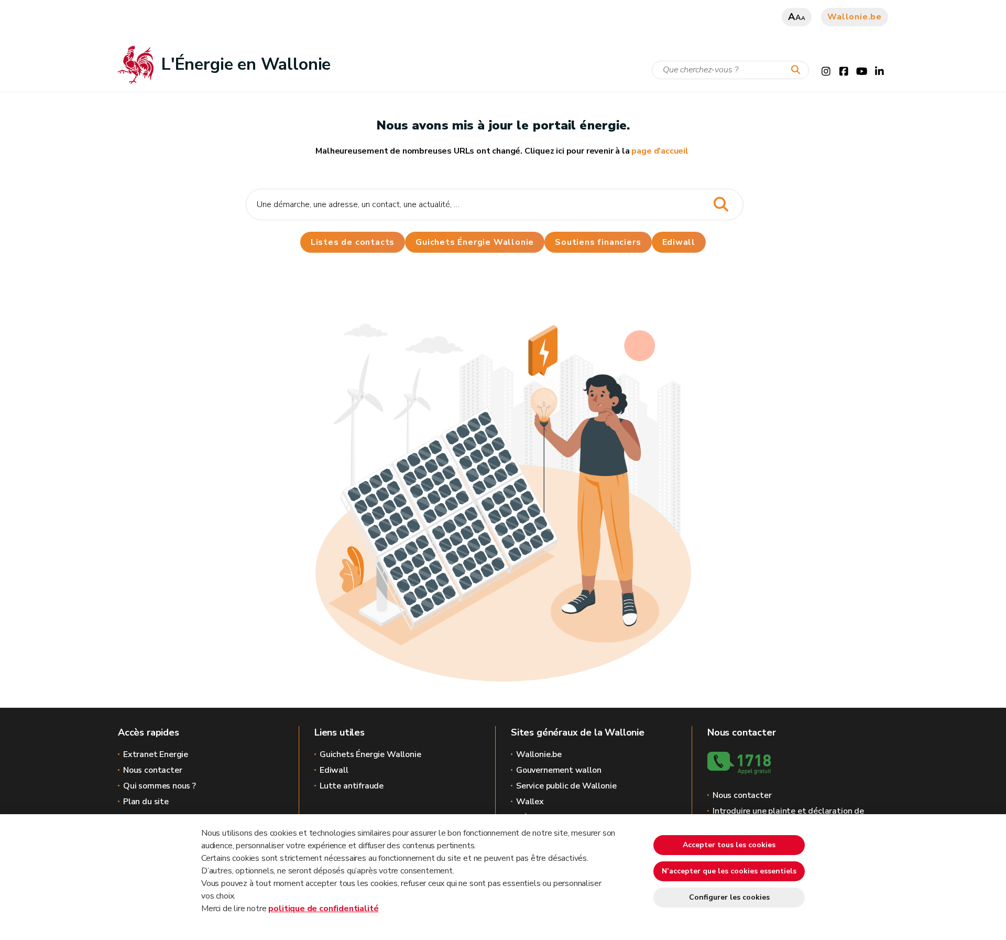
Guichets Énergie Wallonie (474, 242)
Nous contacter (152, 770)
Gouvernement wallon (559, 770)
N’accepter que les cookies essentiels (729, 871)
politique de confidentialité (323, 908)
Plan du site (146, 801)
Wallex (530, 801)
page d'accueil (659, 151)
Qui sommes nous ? (159, 786)
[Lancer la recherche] (798, 70)
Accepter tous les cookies (729, 845)
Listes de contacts (353, 242)
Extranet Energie (155, 754)
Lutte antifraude (352, 786)
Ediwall (334, 770)
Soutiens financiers (598, 242)
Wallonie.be (854, 17)
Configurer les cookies (729, 897)
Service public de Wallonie (566, 786)
